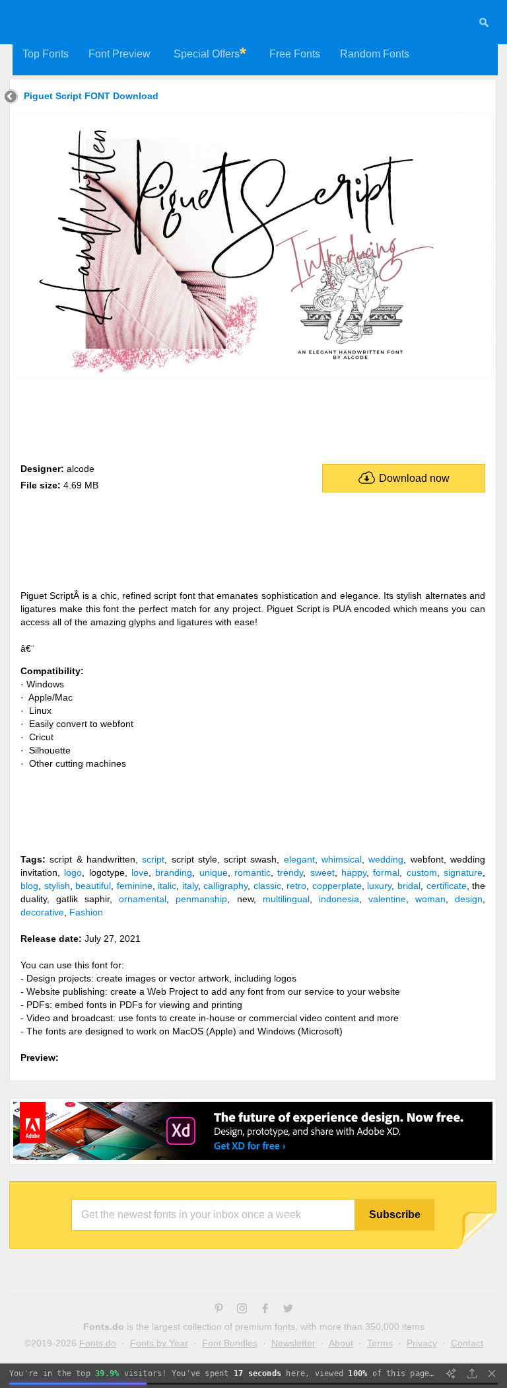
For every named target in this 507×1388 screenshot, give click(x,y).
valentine (387, 899)
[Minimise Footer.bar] (492, 1373)
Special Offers (207, 53)
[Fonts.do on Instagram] (242, 1310)
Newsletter (293, 1343)
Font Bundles (229, 1343)
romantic (252, 872)
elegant (299, 859)
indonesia (339, 899)
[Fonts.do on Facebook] (265, 1310)
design (469, 899)
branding (173, 872)
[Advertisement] (253, 417)
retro (296, 885)
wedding (385, 859)
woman (430, 899)
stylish (57, 885)
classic (267, 885)
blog (29, 885)
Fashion (86, 912)
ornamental (142, 899)
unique (213, 872)
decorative (42, 912)
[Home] (10, 98)
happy (353, 872)
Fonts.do (97, 1343)
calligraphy (225, 885)
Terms (380, 1343)
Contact (467, 1343)
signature (463, 872)
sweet (322, 872)
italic (167, 885)
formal (386, 872)
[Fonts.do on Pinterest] (219, 1310)
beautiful (93, 885)
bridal (409, 885)
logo (73, 872)
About (341, 1343)
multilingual (286, 899)
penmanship (201, 899)
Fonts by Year (159, 1343)
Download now (414, 478)
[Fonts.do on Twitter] (288, 1310)
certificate (446, 885)
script (153, 859)
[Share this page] (472, 1373)
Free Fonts (294, 53)
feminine (134, 885)
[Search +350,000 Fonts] (484, 24)
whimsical (341, 859)
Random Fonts (374, 53)
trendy (290, 872)
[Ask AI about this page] (451, 1373)
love (140, 872)
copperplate (337, 885)
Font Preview (119, 53)
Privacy (422, 1343)
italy (190, 885)
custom (422, 872)
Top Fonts (45, 53)
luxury (379, 885)
